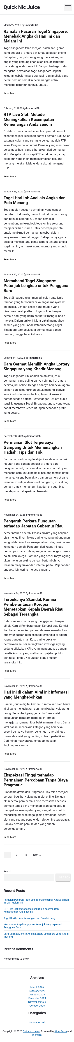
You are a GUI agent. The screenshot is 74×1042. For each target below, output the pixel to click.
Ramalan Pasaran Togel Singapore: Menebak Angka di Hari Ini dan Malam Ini (36, 36)
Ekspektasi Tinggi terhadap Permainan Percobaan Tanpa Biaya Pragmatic (36, 780)
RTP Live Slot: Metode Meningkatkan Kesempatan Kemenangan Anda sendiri (29, 119)
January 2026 (37, 994)
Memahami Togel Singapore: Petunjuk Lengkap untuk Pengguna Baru (36, 285)
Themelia (37, 1034)
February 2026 (37, 991)
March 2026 (37, 987)
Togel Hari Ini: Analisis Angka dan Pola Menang (30, 918)
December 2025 (37, 998)
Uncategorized (37, 1022)
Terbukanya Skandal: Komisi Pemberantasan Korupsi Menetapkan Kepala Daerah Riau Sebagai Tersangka (33, 607)
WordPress (61, 1031)
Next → (37, 855)
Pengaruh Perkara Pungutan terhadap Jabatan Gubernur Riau (34, 523)
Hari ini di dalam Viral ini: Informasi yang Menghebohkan (36, 694)
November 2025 (37, 1001)
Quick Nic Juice (31, 1031)
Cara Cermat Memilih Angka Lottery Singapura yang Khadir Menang (37, 366)
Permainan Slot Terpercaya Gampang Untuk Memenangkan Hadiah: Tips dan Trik (33, 447)
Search (7, 871)
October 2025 (37, 1005)
